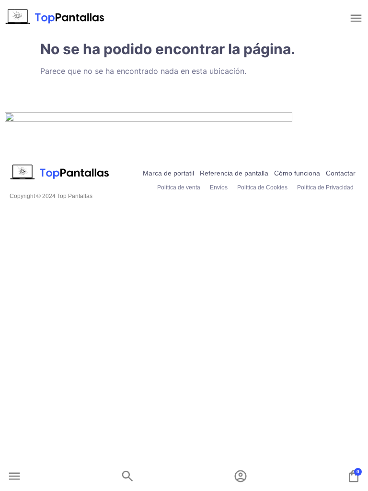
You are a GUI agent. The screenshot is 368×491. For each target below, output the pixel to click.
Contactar (341, 173)
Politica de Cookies (262, 187)
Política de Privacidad (325, 187)
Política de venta (178, 187)
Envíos (219, 187)
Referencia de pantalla (234, 173)
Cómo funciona (297, 173)
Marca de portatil (168, 173)
